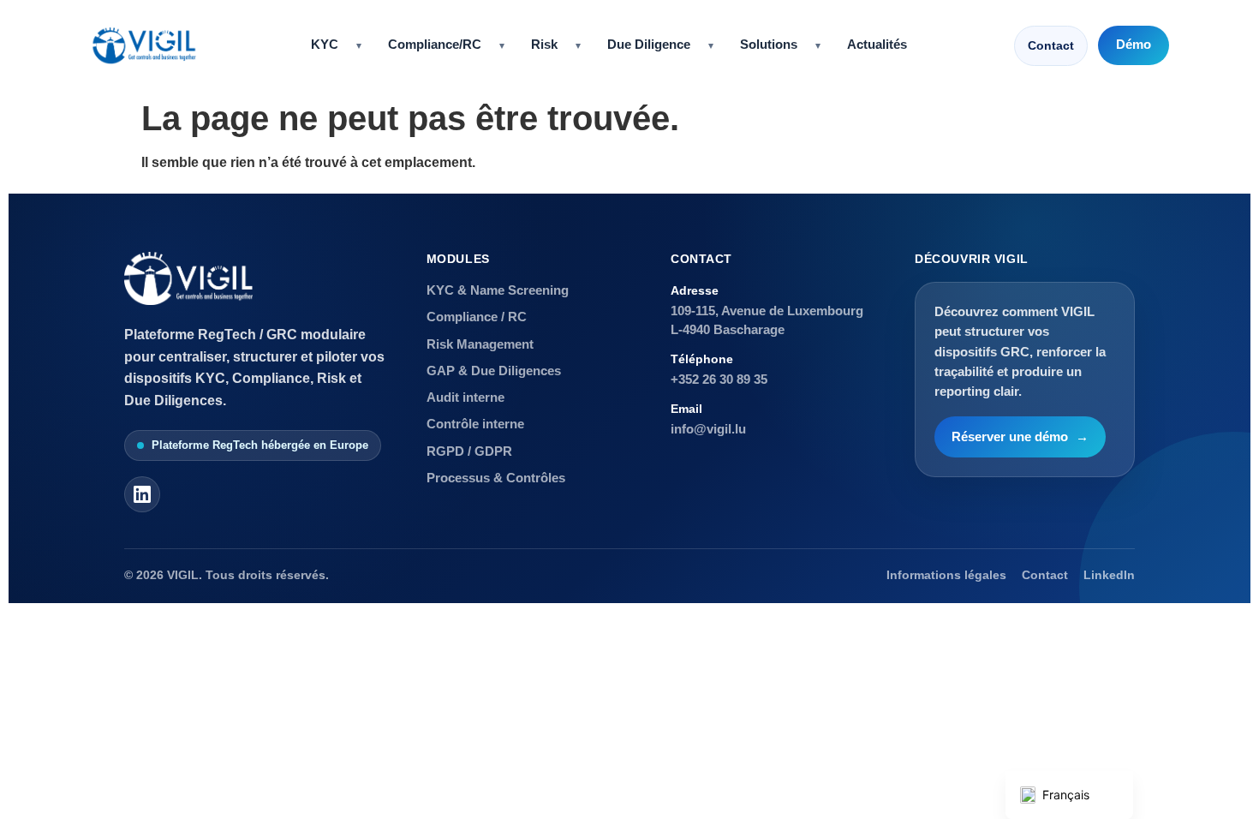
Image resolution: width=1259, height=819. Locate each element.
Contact (1051, 45)
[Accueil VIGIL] (144, 45)
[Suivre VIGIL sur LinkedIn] (142, 494)
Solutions (768, 44)
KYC (324, 44)
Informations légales (946, 575)
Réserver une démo (1020, 437)
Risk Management (480, 344)
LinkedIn (1109, 575)
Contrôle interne (475, 423)
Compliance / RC (477, 316)
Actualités (877, 44)
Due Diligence (648, 44)
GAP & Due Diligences (494, 370)
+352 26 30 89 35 (719, 379)
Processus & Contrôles (496, 477)
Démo (1133, 44)
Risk (544, 44)
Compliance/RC (434, 44)
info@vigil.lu (708, 428)
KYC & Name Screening (498, 290)
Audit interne (465, 397)
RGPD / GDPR (469, 451)
